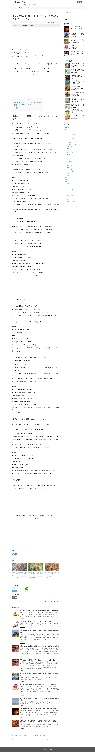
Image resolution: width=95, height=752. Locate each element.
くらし (69, 130)
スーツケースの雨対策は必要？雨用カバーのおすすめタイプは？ (76, 53)
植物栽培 (69, 150)
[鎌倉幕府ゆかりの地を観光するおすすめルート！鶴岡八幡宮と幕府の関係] (15, 633)
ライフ (66, 129)
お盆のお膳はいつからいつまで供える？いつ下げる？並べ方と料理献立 (77, 100)
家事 (70, 136)
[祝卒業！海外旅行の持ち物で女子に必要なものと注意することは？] (15, 624)
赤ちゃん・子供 (73, 144)
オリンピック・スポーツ (73, 187)
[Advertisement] (36, 38)
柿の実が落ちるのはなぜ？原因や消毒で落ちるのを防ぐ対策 (77, 77)
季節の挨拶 (72, 134)
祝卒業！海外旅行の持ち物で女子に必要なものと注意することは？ (39, 621)
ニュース (67, 127)
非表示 (30, 99)
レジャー (56, 22)
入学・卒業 (70, 195)
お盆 (68, 183)
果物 (70, 157)
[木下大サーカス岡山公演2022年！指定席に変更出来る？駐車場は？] (15, 613)
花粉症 (71, 142)
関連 (16, 109)
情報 (66, 179)
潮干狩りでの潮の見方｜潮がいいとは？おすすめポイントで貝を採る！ (76, 47)
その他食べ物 (72, 155)
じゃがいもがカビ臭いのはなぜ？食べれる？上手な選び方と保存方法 (77, 117)
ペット (71, 132)
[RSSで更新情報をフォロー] (81, 2)
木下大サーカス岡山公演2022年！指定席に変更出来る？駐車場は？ (39, 610)
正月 (68, 197)
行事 (66, 181)
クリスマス (70, 189)
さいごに (15, 105)
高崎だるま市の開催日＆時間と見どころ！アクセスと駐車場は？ (38, 660)
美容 (70, 140)
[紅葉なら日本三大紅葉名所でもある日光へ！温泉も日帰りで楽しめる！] (15, 723)
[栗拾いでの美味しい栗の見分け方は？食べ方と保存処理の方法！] (52, 567)
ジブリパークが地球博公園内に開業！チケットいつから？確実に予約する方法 (76, 41)
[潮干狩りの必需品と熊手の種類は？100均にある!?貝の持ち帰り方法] (15, 687)
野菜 (70, 162)
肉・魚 (71, 159)
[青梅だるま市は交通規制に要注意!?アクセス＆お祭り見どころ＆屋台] (15, 648)
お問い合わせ (21, 7)
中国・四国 (70, 165)
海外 (68, 173)
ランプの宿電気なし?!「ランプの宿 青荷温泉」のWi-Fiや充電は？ (38, 708)
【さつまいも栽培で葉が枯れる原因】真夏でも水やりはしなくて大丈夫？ (77, 94)
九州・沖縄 (70, 169)
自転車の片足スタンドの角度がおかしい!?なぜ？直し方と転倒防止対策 (77, 82)
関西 (51, 601)
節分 (68, 199)
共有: (17, 107)
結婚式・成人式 (71, 201)
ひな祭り (69, 185)
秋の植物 (71, 138)
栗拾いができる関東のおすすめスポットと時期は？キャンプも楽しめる (19, 574)
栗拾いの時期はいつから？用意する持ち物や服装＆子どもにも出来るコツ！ (35, 574)
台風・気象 (70, 146)
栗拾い (48, 601)
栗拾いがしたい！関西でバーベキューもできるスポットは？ (27, 102)
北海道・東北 (70, 171)
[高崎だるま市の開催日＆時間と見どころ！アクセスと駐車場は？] (15, 662)
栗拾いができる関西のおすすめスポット (23, 104)
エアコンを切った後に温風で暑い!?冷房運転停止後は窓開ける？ (77, 106)
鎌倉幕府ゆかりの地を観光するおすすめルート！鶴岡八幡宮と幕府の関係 (76, 34)
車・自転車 (70, 152)
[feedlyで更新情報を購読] (78, 2)
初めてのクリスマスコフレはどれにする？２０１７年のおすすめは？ (32, 739)
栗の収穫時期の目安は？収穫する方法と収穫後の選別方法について (77, 88)
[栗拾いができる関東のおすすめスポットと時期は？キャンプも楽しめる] (19, 567)
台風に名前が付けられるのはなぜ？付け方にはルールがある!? (30, 735)
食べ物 (69, 154)
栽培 (68, 148)
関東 (68, 175)
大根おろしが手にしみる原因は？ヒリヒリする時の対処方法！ (77, 65)
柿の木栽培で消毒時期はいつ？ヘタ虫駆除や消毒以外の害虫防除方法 (77, 71)
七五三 (69, 193)
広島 (66, 177)
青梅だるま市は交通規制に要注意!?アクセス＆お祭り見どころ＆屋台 (39, 646)
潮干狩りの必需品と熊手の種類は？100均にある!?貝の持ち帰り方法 (39, 684)
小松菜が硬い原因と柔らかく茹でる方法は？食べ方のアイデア (77, 111)
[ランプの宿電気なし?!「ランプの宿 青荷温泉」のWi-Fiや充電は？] (15, 711)
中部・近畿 (70, 167)
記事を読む (22, 618)
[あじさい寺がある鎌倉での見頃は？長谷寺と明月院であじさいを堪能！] (15, 676)
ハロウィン (70, 191)
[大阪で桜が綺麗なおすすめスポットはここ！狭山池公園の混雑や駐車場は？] (15, 701)
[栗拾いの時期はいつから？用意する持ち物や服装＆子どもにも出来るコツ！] (35, 567)
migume (57, 601)
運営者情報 (27, 7)
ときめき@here (19, 2)
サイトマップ (14, 7)
